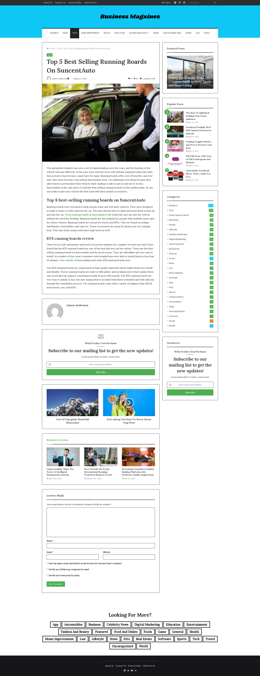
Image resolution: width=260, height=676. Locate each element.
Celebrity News (176, 297)
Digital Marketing (172, 33)
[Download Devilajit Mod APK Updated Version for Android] (175, 131)
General (172, 253)
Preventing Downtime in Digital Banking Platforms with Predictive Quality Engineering (138, 472)
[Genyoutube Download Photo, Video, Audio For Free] (175, 175)
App (171, 282)
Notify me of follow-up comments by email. (69, 569)
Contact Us (60, 2)
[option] (190, 72)
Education (120, 33)
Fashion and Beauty (139, 33)
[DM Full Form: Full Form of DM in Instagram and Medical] (175, 160)
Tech (74, 33)
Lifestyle (173, 229)
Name (50, 541)
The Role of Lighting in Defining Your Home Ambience (197, 115)
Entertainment (176, 273)
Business (54, 33)
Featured (173, 316)
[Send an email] (68, 78)
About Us (47, 2)
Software (173, 277)
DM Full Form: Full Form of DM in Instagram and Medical (198, 159)
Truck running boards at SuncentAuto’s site (88, 214)
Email (50, 552)
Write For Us (91, 2)
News (65, 33)
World (172, 321)
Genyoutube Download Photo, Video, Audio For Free (198, 173)
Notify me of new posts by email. (64, 575)
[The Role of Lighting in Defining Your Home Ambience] (175, 117)
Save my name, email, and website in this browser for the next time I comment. (85, 563)
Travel (156, 33)
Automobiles (175, 301)
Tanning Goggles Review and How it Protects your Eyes (199, 144)
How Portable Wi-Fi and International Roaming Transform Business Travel (98, 472)
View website (67, 260)
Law (198, 33)
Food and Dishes (177, 311)
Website (106, 552)
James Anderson (77, 305)
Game (171, 306)
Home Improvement (90, 33)
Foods (207, 33)
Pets (171, 287)
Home (51, 48)
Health (107, 33)
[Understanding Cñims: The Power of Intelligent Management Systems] (63, 456)
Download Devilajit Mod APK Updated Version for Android (199, 130)
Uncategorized (176, 244)
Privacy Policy (75, 2)
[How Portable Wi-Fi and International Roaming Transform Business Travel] (100, 456)
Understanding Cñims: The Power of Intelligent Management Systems (60, 472)
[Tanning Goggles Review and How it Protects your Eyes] (175, 146)
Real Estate (174, 249)
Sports (172, 292)
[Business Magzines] (130, 17)
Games (188, 33)
